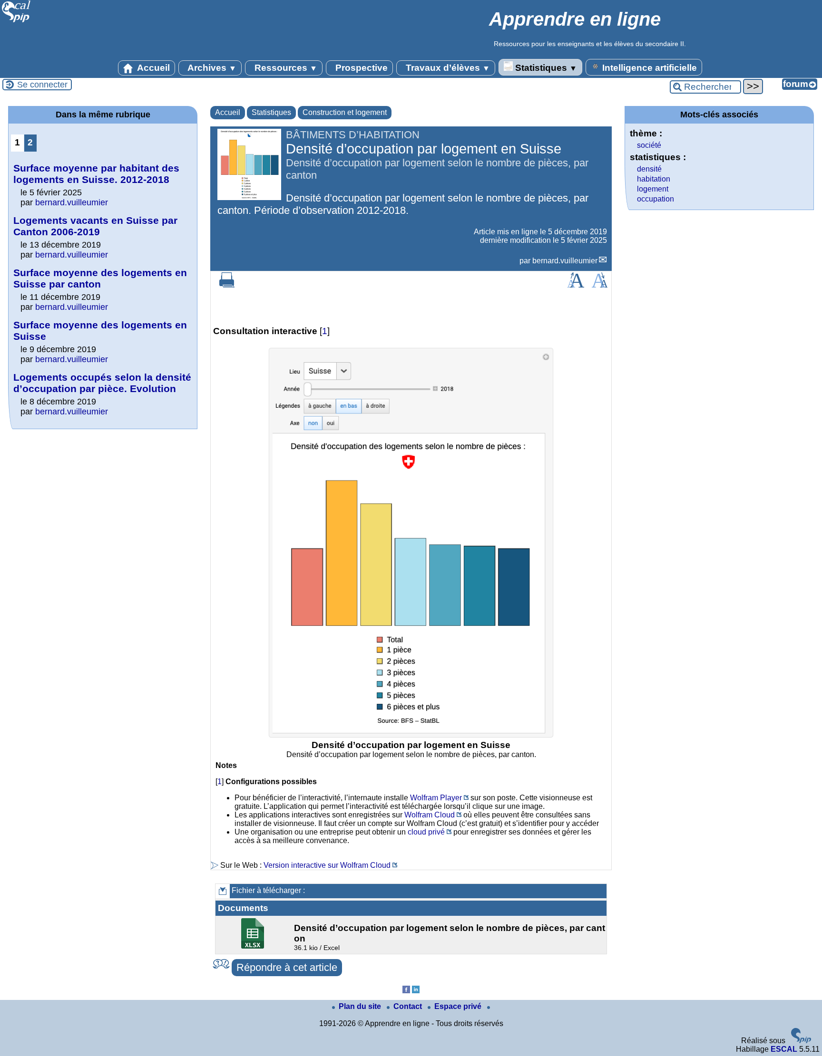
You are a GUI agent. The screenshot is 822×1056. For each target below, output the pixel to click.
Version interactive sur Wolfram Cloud (327, 865)
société (649, 145)
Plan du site (361, 1006)
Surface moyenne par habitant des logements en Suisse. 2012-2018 (96, 174)
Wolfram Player (436, 798)
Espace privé (458, 1006)
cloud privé (426, 832)
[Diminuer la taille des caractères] (599, 285)
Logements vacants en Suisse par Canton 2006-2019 (95, 226)
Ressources (284, 68)
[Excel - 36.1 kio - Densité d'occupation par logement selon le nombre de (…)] (253, 946)
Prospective (360, 68)
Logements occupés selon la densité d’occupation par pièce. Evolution (102, 383)
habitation (653, 179)
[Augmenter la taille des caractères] (575, 285)
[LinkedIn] (416, 991)
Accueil (152, 68)
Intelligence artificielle (648, 68)
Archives (211, 68)
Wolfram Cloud (429, 815)
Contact (408, 1006)
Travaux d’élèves (446, 68)
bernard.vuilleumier (564, 261)
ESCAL (784, 1049)
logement (652, 189)
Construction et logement (345, 112)
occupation (655, 199)
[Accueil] (16, 21)
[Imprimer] (227, 285)
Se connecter (42, 84)
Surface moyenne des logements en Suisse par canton (100, 278)
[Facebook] (406, 991)
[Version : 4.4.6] (801, 1041)
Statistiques (545, 68)
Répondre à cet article (286, 967)
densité (649, 169)
